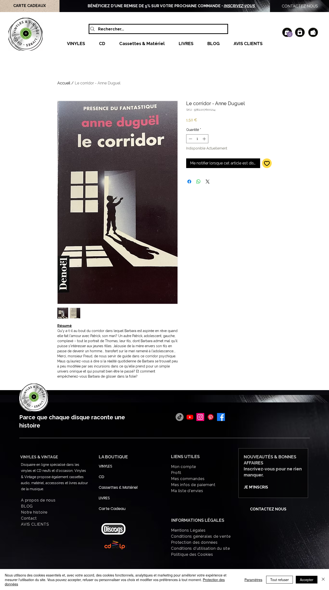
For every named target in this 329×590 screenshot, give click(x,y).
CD (101, 477)
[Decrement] (190, 139)
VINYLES (105, 466)
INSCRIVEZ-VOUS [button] (240, 6)
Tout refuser (279, 579)
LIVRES (104, 498)
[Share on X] (208, 181)
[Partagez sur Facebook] (189, 181)
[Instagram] (200, 417)
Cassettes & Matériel (110, 487)
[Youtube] (190, 417)
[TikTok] (180, 417)
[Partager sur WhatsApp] (198, 181)
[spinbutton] (197, 139)
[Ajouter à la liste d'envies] (267, 163)
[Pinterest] (211, 417)
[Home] (300, 32)
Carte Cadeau (110, 508)
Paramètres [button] (253, 579)
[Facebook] (221, 417)
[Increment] (205, 139)
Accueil (63, 83)
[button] (290, 34)
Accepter (306, 579)
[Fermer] (323, 579)
